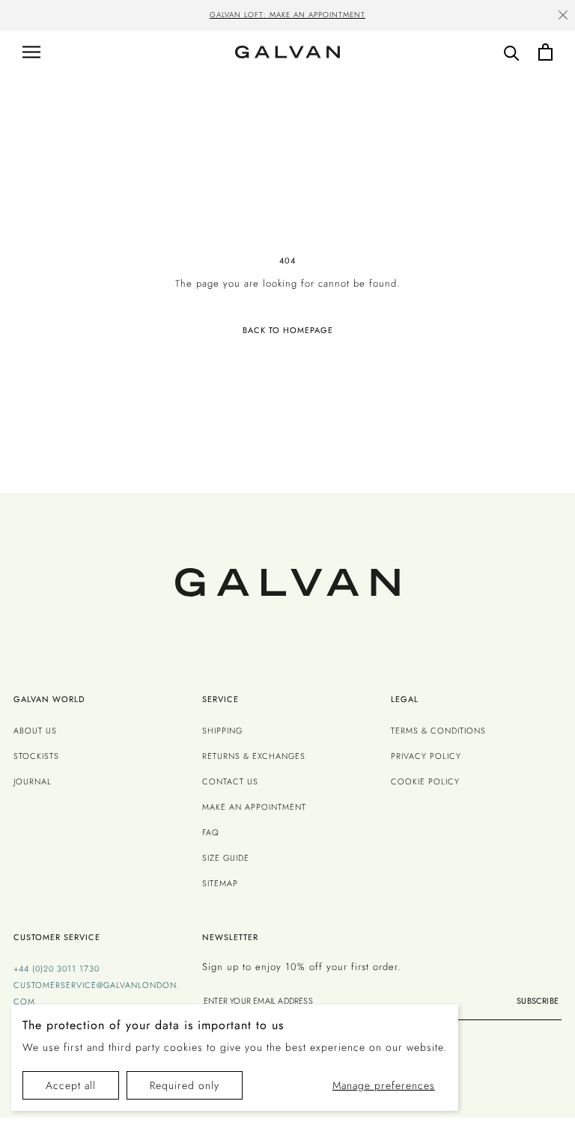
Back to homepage (288, 330)
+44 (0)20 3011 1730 (56, 969)
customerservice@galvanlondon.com (96, 993)
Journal (32, 781)
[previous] (43, 16)
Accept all (71, 1085)
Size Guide (225, 858)
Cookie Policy (425, 781)
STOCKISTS (36, 756)
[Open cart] (545, 52)
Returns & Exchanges (253, 756)
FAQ (210, 832)
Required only (184, 1085)
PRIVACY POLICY (426, 756)
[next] (531, 16)
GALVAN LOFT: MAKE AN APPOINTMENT (287, 14)
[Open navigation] (31, 52)
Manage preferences (383, 1085)
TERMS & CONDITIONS (438, 731)
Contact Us (230, 781)
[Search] (512, 52)
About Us (35, 731)
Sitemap (220, 883)
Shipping (222, 731)
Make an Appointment (254, 807)
